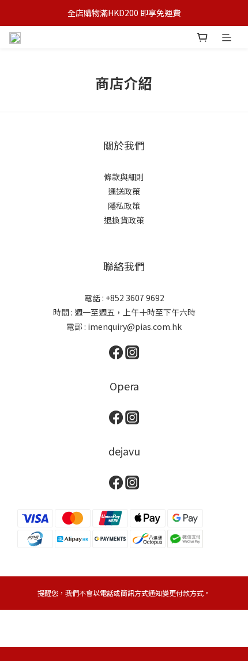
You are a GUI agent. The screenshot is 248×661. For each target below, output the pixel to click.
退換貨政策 (124, 220)
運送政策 (124, 191)
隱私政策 (124, 205)
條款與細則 (124, 177)
